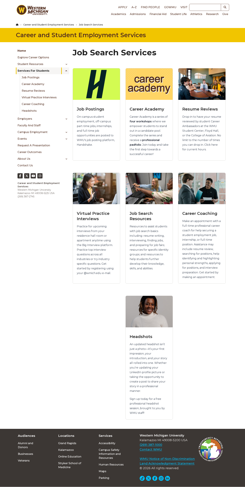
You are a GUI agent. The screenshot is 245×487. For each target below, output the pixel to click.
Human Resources (111, 464)
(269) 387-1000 (151, 445)
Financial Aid (158, 14)
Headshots (29, 110)
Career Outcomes (30, 152)
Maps (102, 471)
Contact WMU (151, 449)
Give (225, 14)
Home (22, 50)
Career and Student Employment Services (48, 24)
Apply (122, 7)
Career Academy (33, 84)
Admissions (138, 14)
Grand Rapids (67, 443)
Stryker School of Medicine (69, 465)
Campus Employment (33, 132)
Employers (25, 118)
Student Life (178, 14)
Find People (150, 7)
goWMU (170, 7)
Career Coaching (33, 104)
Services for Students (33, 70)
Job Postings (31, 77)
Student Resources (30, 64)
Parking (104, 478)
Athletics (196, 14)
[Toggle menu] (65, 64)
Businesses (25, 454)
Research (212, 14)
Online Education (69, 456)
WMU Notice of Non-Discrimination (167, 459)
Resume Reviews (33, 90)
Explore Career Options (33, 57)
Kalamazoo (66, 450)
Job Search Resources (141, 216)
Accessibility (107, 443)
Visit (184, 7)
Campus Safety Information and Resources (110, 454)
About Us (24, 158)
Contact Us (25, 165)
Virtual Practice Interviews (39, 97)
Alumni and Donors (25, 445)
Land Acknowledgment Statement (167, 463)
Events (22, 138)
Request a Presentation (34, 145)
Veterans (24, 460)
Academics (118, 14)
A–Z (134, 7)
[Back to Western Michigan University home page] (32, 10)
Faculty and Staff (29, 125)
